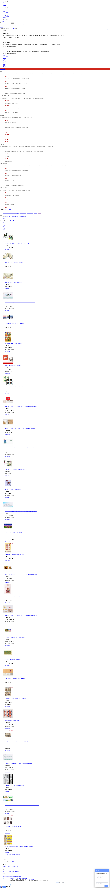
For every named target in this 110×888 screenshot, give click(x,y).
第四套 (14, 78)
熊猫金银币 (28, 98)
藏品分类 (2, 69)
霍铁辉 (43, 165)
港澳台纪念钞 (12, 88)
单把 (1, 190)
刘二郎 (18, 146)
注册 (4, 3)
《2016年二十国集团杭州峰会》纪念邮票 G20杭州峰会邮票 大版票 (18, 763)
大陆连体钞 (13, 93)
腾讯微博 (12, 861)
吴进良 (34, 146)
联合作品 (6, 153)
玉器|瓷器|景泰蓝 (3, 163)
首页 (14, 28)
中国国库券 (23, 78)
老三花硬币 (11, 83)
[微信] (5, 9)
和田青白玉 (2, 165)
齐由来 (15, 146)
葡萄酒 (29, 190)
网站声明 (12, 878)
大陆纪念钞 (7, 88)
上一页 (9, 220)
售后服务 (9, 871)
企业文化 (4, 66)
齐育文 (12, 146)
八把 (7, 190)
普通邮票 (6, 141)
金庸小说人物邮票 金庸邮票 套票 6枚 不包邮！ (14, 262)
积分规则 (12, 866)
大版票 (24, 117)
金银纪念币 (7, 105)
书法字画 (6, 158)
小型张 (30, 117)
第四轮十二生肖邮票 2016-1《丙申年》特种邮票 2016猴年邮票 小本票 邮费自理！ (21, 406)
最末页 (18, 854)
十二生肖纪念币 (10, 98)
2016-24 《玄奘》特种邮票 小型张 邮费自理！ (14, 596)
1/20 (7, 220)
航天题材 (53, 165)
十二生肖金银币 (23, 98)
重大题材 (6, 183)
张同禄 (40, 165)
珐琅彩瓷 (31, 165)
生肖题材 (36, 98)
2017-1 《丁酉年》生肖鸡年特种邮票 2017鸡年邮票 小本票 (16, 678)
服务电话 (15, 876)
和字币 (4, 60)
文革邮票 (6, 139)
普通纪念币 (7, 100)
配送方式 (25, 878)
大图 (4, 228)
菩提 (19, 190)
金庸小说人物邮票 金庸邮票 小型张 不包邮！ (14, 282)
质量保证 (13, 871)
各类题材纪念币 (3, 98)
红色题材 (50, 165)
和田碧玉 (14, 165)
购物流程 (4, 866)
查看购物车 (5, 17)
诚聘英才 (4, 62)
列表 (4, 229)
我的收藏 (7, 16)
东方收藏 (2, 21)
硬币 (6, 81)
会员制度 (8, 866)
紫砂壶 (6, 192)
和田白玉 (10, 165)
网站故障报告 (5, 876)
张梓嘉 (10, 146)
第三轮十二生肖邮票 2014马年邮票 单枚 (13, 489)
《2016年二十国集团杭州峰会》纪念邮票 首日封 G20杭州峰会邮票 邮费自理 (20, 447)
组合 (21, 190)
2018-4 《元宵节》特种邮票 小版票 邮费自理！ (14, 554)
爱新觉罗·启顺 (30, 146)
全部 (6, 216)
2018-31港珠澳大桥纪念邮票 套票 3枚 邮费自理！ (15, 323)
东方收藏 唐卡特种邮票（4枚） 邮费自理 (13, 343)
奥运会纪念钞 (22, 88)
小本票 (19, 117)
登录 (4, 2)
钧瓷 (33, 165)
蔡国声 (4, 146)
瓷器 (6, 173)
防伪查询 (4, 65)
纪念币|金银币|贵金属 (4, 95)
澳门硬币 (7, 83)
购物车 (1, 27)
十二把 (11, 190)
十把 (9, 190)
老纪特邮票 (7, 134)
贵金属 (6, 110)
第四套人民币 (5, 56)
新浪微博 (4, 861)
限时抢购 (4, 58)
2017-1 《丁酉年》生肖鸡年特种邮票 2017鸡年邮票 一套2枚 (17, 243)
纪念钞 (6, 86)
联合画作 (40, 146)
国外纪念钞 (17, 88)
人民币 (6, 76)
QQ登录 (4, 5)
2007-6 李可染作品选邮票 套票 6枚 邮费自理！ (14, 826)
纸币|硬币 (2, 71)
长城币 (19, 83)
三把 (3, 190)
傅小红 (7, 146)
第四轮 (10, 117)
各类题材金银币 (16, 98)
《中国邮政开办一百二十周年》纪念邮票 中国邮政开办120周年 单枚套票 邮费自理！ (22, 805)
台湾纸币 (27, 78)
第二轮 (4, 117)
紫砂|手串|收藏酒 (3, 187)
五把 (5, 190)
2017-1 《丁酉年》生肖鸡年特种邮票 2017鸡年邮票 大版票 (16, 469)
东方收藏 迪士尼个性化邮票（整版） (12, 720)
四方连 (16, 117)
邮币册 (25, 216)
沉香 (15, 190)
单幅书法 (47, 146)
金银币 (22, 216)
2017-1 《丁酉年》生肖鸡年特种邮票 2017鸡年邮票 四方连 (16, 386)
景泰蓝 (6, 178)
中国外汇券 (18, 78)
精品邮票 (2, 115)
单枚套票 (13, 117)
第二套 (9, 78)
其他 (26, 146)
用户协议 (16, 878)
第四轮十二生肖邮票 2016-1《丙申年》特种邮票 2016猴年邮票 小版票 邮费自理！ (21, 615)
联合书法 (44, 146)
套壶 (13, 190)
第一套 (6, 78)
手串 (6, 197)
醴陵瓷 (35, 165)
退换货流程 (5, 871)
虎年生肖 (4, 59)
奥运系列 (42, 98)
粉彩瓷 (27, 165)
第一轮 (1, 117)
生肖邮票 (6, 120)
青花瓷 (24, 165)
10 (13, 854)
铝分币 (22, 83)
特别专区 (35, 213)
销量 (4, 222)
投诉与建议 (10, 876)
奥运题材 (61, 165)
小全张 (27, 117)
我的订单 (7, 12)
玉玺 (6, 168)
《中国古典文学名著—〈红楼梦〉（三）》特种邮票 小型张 (17, 741)
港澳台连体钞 (8, 93)
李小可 (1, 146)
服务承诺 (17, 871)
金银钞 (39, 98)
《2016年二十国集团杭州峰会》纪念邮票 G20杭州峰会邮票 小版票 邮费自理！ (21, 511)
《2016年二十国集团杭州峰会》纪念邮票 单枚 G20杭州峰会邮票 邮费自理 (20, 302)
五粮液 (23, 190)
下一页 (12, 220)
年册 (18, 216)
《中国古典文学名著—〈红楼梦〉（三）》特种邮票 (15, 698)
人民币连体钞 (18, 93)
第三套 (12, 78)
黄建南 (37, 146)
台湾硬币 (25, 83)
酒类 (6, 202)
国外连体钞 (23, 93)
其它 (17, 165)
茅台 (25, 190)
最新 (4, 226)
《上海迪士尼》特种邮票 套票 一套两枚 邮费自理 (15, 637)
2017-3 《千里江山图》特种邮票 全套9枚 (13, 659)
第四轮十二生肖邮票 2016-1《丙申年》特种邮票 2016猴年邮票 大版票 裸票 (20, 428)
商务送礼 (4, 61)
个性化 (33, 117)
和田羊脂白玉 (20, 165)
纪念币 (11, 216)
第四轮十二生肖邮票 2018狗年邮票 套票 (13, 365)
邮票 (20, 216)
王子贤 (21, 146)
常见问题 (16, 866)
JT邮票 (6, 132)
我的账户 (4, 11)
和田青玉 (7, 165)
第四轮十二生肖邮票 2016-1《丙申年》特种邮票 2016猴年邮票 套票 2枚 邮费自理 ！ (22, 574)
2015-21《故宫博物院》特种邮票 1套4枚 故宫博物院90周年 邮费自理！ (19, 846)
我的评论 (7, 15)
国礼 (45, 165)
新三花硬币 (15, 83)
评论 (4, 225)
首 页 (4, 55)
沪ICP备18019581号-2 (43, 880)
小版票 (22, 117)
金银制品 (32, 98)
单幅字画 (51, 146)
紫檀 (17, 190)
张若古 (23, 146)
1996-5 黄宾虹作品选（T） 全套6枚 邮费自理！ (14, 785)
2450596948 (33, 879)
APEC (64, 165)
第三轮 (7, 117)
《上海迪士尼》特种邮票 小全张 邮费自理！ (14, 532)
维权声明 (4, 64)
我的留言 (7, 14)
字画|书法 (2, 144)
